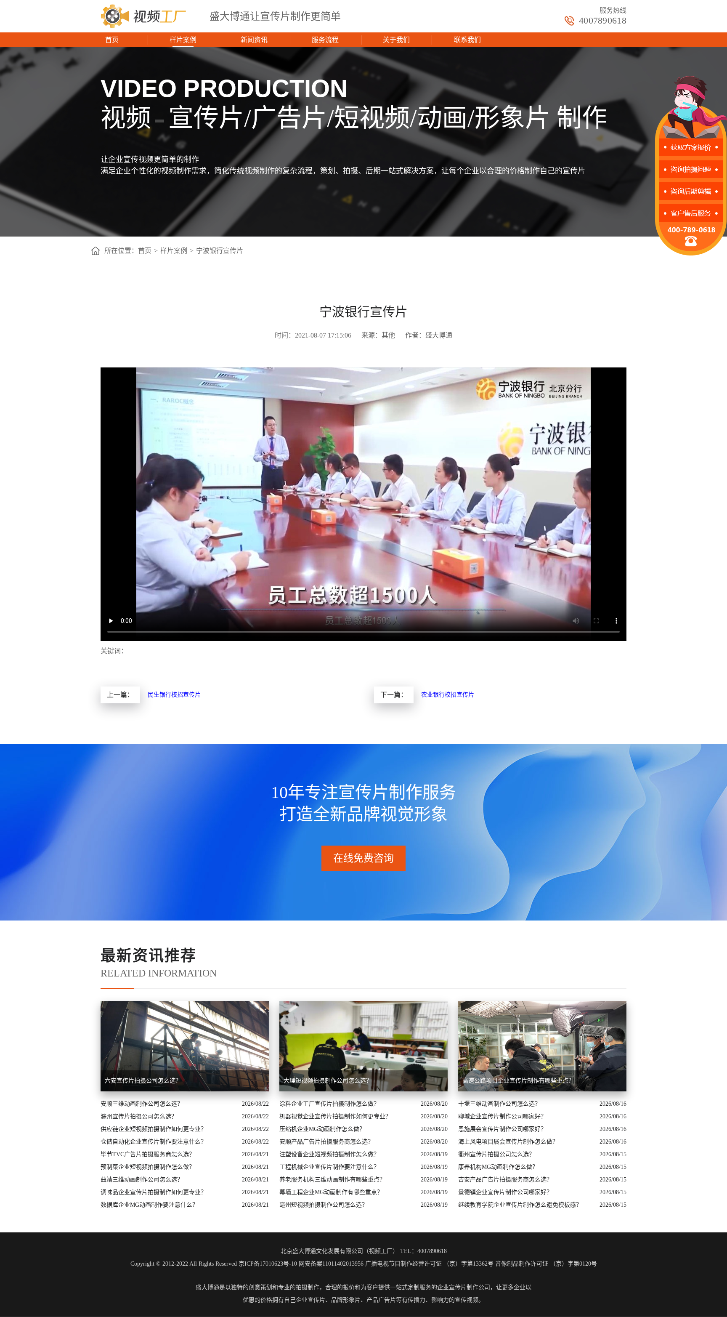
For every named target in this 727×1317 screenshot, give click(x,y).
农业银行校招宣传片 (447, 695)
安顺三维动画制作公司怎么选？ (142, 1104)
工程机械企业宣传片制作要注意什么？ (329, 1167)
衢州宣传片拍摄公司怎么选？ (496, 1154)
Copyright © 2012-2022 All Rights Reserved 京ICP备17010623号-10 (213, 1264)
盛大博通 (207, 1287)
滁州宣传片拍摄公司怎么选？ (139, 1116)
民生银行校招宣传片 (174, 695)
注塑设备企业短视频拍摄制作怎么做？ (329, 1154)
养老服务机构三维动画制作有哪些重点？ (332, 1179)
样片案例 (183, 39)
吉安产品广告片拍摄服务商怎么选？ (505, 1179)
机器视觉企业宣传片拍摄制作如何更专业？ (335, 1116)
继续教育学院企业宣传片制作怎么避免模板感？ (520, 1205)
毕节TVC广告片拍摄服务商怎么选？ (148, 1154)
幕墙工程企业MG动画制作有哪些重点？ (331, 1192)
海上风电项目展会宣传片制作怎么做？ (508, 1142)
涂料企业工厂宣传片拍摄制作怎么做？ (329, 1104)
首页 (112, 39)
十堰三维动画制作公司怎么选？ (499, 1104)
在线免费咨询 (363, 858)
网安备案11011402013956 (331, 1264)
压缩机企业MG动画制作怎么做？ (322, 1129)
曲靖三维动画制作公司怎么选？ (142, 1179)
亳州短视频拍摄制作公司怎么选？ (323, 1205)
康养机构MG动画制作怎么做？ (498, 1167)
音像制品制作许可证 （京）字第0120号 (546, 1264)
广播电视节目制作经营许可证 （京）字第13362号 (429, 1264)
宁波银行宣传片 (219, 250)
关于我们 (396, 39)
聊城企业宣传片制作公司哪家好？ (502, 1116)
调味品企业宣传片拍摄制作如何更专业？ (154, 1192)
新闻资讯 (254, 39)
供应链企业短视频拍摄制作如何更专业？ (154, 1129)
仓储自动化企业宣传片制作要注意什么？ (154, 1142)
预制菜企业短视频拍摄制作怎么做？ (148, 1167)
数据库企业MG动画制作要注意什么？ (149, 1205)
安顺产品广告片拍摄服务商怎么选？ (326, 1142)
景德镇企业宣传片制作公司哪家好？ (505, 1192)
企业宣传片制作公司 (463, 1287)
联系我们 (467, 39)
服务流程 (325, 39)
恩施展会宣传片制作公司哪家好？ (502, 1129)
